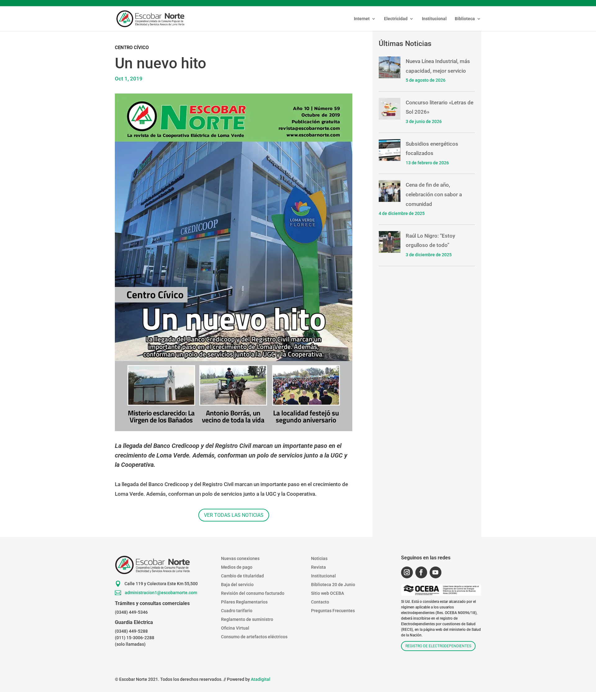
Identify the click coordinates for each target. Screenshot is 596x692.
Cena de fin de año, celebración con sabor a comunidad (434, 194)
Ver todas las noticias (234, 515)
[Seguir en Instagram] (407, 572)
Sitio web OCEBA (327, 593)
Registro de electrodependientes (438, 646)
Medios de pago (236, 567)
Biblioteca (465, 18)
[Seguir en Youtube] (435, 572)
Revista (318, 567)
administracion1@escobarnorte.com (161, 592)
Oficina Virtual (235, 628)
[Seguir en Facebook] (421, 572)
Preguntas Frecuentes (333, 610)
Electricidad (396, 18)
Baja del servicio (237, 584)
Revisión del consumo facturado (252, 593)
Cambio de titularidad (242, 575)
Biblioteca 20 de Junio (333, 584)
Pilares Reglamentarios (244, 601)
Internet (362, 18)
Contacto (320, 601)
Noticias (319, 558)
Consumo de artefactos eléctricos (254, 636)
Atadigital (260, 679)
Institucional (434, 18)
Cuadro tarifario (236, 610)
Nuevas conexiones (240, 558)
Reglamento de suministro (247, 619)
